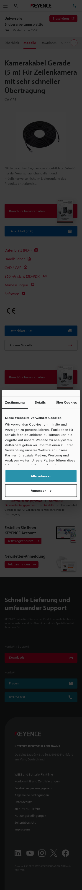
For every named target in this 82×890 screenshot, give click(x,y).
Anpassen (38, 490)
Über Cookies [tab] (66, 402)
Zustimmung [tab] (15, 402)
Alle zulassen (41, 476)
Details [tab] (40, 402)
